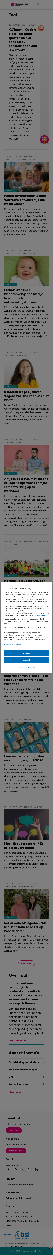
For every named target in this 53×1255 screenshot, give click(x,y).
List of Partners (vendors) (13, 644)
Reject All (26, 660)
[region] (26, 627)
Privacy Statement (40, 615)
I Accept (26, 653)
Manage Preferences (26, 667)
